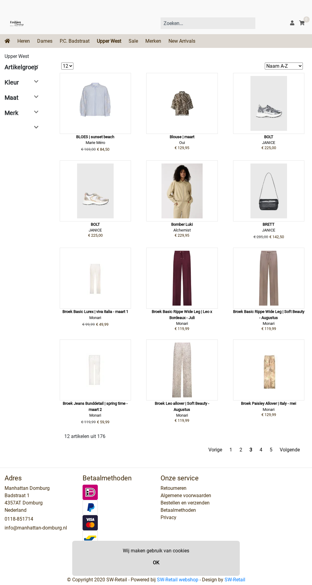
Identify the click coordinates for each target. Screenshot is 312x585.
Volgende (290, 450)
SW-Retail (235, 580)
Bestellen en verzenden (185, 503)
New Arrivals (181, 41)
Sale (133, 41)
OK (156, 562)
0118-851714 (19, 519)
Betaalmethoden (178, 510)
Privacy (168, 517)
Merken (153, 41)
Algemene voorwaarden (186, 495)
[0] (302, 23)
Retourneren (173, 488)
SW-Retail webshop (177, 580)
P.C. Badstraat (75, 41)
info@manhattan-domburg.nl (36, 528)
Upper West (109, 41)
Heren (23, 41)
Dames (44, 41)
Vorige (215, 450)
